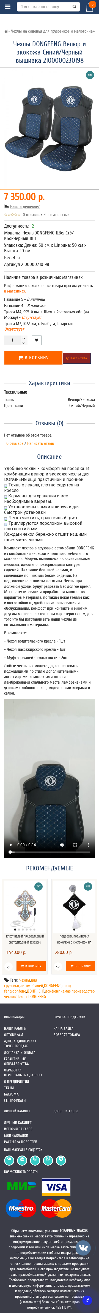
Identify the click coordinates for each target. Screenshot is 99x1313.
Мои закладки (16, 1136)
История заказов (18, 1129)
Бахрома (11, 1094)
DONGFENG (53, 985)
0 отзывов (30, 215)
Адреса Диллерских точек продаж (20, 1043)
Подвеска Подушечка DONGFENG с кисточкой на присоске (74, 942)
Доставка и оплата (19, 1053)
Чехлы (24, 980)
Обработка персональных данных (23, 1072)
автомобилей (31, 985)
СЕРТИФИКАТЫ (15, 1101)
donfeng (19, 991)
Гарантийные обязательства (16, 1061)
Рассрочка (78, 358)
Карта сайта (64, 1029)
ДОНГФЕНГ (35, 991)
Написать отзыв (56, 215)
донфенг (52, 991)
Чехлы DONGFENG (31, 996)
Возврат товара (67, 1035)
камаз (66, 991)
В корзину (36, 358)
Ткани (9, 1088)
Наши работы (15, 1029)
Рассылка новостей (20, 1142)
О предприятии (16, 1082)
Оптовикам (13, 1035)
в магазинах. (15, 291)
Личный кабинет (18, 1123)
